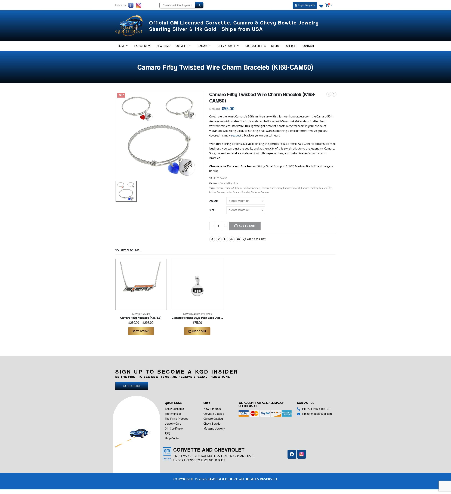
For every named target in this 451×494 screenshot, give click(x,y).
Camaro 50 (230, 188)
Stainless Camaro (260, 192)
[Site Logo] (129, 25)
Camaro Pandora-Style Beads (197, 314)
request (236, 135)
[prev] (328, 94)
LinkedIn (225, 239)
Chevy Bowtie (227, 46)
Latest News (142, 46)
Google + (232, 239)
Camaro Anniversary (271, 188)
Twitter (219, 239)
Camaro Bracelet (291, 188)
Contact (308, 46)
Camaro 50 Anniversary (248, 188)
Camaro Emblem (309, 188)
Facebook (212, 239)
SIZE (211, 210)
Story (275, 46)
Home (121, 46)
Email (238, 239)
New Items (163, 46)
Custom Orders (255, 46)
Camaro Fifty (325, 188)
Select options (141, 331)
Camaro (203, 46)
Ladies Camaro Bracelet (238, 192)
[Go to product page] (141, 284)
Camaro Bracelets (229, 183)
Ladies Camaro (217, 192)
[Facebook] (292, 454)
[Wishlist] (321, 6)
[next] (334, 94)
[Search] (199, 5)
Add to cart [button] (199, 331)
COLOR (213, 201)
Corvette (181, 46)
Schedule (291, 46)
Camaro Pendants (141, 314)
